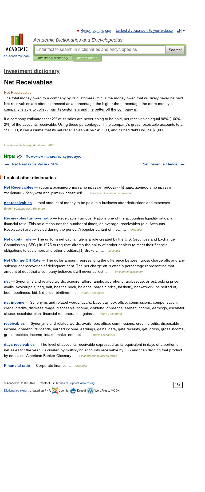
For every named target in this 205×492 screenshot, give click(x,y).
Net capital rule (17, 239)
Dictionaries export (16, 390)
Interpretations (86, 58)
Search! (175, 50)
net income (14, 302)
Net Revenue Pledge (160, 164)
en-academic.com (17, 56)
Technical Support (67, 383)
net (7, 281)
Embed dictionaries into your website (144, 30)
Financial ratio (17, 365)
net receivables (18, 203)
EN (179, 30)
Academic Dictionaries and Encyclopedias (78, 40)
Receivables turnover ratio (28, 218)
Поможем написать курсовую (53, 156)
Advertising (87, 383)
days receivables (19, 344)
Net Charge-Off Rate (22, 260)
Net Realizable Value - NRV (35, 164)
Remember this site (96, 30)
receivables (14, 323)
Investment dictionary (52, 58)
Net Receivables (18, 187)
